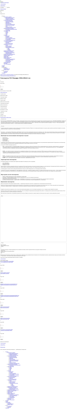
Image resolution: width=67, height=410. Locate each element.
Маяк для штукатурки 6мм (4, 307)
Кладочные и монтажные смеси (11, 27)
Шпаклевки (7, 22)
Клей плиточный (8, 23)
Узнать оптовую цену (3, 92)
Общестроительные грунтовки (9, 28)
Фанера (7, 32)
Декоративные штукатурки (10, 25)
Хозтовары (5, 63)
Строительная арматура (9, 59)
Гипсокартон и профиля (7, 16)
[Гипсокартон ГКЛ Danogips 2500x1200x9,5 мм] (7, 75)
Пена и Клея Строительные (8, 40)
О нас (3, 70)
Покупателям (4, 67)
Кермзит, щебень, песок (7, 57)
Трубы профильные (7, 62)
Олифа (9, 49)
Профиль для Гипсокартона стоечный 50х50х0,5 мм (8, 284)
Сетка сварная (8, 60)
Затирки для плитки (9, 26)
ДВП (6, 34)
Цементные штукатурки (9, 21)
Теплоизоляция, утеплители (8, 51)
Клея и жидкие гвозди (9, 43)
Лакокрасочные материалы (8, 44)
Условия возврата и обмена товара (5, 117)
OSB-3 (7, 31)
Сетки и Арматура (7, 58)
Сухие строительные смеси (8, 20)
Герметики (7, 42)
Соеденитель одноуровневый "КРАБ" (6, 330)
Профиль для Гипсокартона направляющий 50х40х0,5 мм (9, 296)
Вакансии (5, 72)
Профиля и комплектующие (10, 19)
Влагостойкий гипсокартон (10, 17)
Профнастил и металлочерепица (9, 50)
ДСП (6, 33)
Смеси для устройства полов (10, 24)
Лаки (8, 48)
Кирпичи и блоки (7, 55)
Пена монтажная (8, 41)
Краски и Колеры (8, 46)
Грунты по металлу (9, 45)
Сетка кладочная (8, 61)
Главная (3, 65)
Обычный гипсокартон (9, 18)
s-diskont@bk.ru (2, 5)
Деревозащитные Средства (10, 47)
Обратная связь (2, 347)
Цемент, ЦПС (6, 56)
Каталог (4, 74)
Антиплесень (8, 30)
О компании (6, 71)
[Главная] (4, 2)
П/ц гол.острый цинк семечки (10, 38)
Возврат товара (6, 69)
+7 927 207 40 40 (3, 4)
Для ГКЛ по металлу (9, 37)
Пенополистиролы (9, 53)
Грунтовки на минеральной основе (11, 29)
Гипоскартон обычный (10, 74)
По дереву (7, 36)
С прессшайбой (8, 39)
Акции (3, 66)
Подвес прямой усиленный (4, 273)
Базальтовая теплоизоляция (10, 52)
